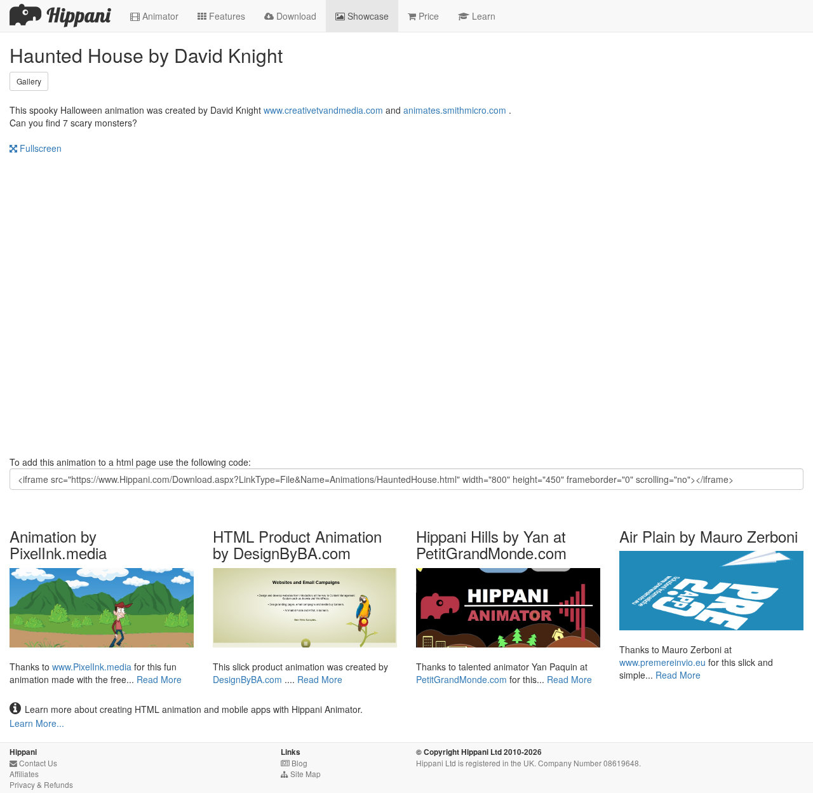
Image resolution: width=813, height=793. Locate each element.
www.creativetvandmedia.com (323, 110)
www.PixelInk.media (91, 666)
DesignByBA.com (247, 679)
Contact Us (33, 762)
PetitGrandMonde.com (461, 679)
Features (221, 16)
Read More (159, 679)
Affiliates (24, 773)
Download (290, 16)
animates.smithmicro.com (454, 110)
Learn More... (37, 723)
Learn (476, 16)
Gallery (29, 81)
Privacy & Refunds (41, 784)
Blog (294, 762)
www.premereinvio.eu (662, 662)
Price (423, 16)
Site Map (301, 773)
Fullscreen (36, 148)
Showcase (362, 16)
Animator (154, 16)
